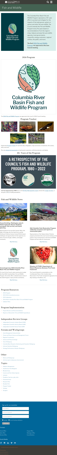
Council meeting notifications (15, 420)
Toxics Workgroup (7, 342)
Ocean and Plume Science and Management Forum (16, 335)
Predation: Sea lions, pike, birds (10, 377)
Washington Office (31, 433)
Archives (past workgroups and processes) (13, 360)
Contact (2, 427)
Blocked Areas (6, 371)
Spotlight (5, 420)
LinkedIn (8, 443)
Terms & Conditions (4, 452)
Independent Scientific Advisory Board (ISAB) (14, 324)
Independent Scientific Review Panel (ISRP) (14, 326)
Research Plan (6, 381)
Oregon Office (30, 431)
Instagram (4, 443)
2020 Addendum (7, 297)
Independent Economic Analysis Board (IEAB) (14, 322)
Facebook (1, 443)
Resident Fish (6, 384)
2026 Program (6, 293)
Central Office (3, 431)
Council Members (30, 435)
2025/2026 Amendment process (11, 295)
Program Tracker (11, 145)
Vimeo (11, 443)
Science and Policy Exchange (10, 339)
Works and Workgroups (8, 358)
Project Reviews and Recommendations (13, 310)
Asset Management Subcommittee (11, 333)
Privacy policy (3, 450)
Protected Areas (7, 379)
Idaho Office (2, 433)
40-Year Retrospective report (30, 190)
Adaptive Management (8, 366)
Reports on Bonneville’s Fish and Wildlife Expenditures (16, 313)
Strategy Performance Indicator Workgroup (13, 348)
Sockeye (5, 388)
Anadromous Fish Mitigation (10, 368)
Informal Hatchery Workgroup (10, 346)
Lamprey (5, 375)
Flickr (15, 443)
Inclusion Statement (4, 454)
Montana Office (3, 435)
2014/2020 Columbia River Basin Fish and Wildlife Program (18, 299)
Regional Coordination (8, 337)
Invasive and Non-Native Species (11, 373)
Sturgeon (5, 390)
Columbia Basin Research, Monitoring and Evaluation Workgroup (19, 344)
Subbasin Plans (6, 301)
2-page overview (49, 190)
